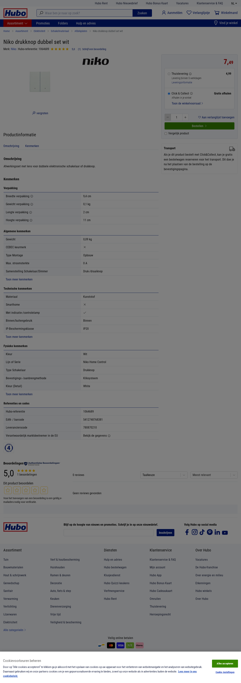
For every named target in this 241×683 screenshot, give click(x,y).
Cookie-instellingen (225, 672)
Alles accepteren (225, 663)
